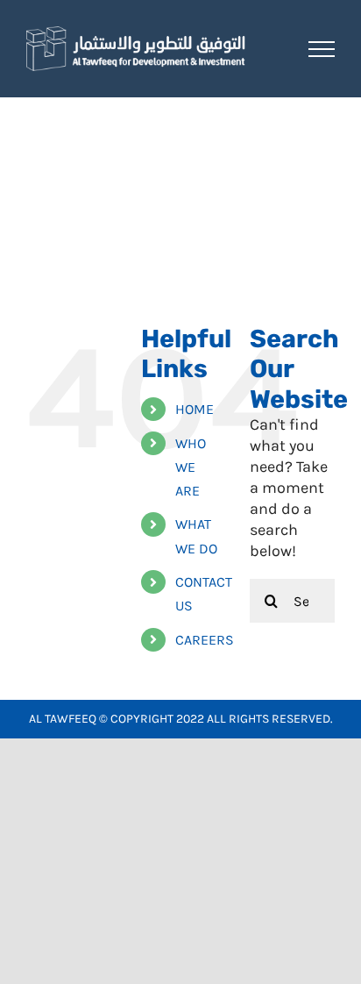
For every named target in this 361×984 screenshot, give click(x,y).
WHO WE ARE (190, 467)
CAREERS (204, 639)
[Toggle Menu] (321, 49)
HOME (194, 409)
